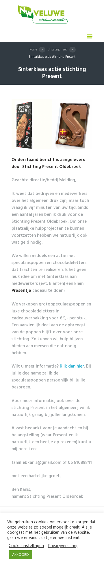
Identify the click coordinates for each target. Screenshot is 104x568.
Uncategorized (57, 49)
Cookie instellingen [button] (26, 546)
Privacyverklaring (63, 546)
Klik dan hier (72, 366)
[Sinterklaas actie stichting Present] (52, 124)
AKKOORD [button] (20, 555)
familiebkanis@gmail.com (36, 462)
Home (33, 49)
